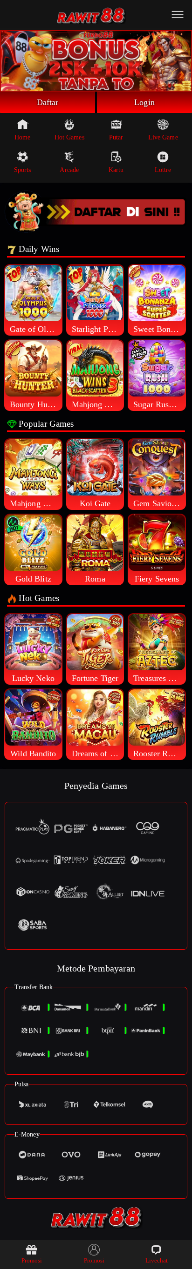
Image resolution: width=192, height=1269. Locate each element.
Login (144, 102)
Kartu (116, 169)
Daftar (48, 102)
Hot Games (69, 137)
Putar (116, 137)
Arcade (69, 169)
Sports (22, 169)
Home (22, 137)
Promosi (31, 1260)
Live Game (163, 137)
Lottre (163, 169)
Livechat (156, 1260)
